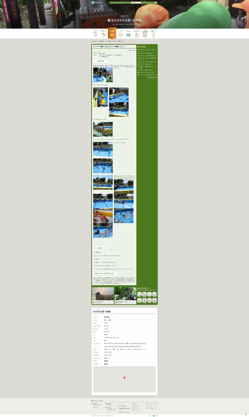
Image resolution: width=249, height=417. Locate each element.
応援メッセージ (96, 407)
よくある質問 (136, 405)
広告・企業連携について (151, 408)
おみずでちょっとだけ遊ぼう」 (120, 142)
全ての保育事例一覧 (151, 77)
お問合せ (146, 2)
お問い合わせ (136, 408)
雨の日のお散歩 (149, 53)
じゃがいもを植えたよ (150, 61)
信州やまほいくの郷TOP (98, 400)
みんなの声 (108, 407)
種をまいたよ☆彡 (149, 70)
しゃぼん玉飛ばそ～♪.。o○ (151, 74)
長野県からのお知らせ (124, 412)
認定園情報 (108, 403)
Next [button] (134, 298)
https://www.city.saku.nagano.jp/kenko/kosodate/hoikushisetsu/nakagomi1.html (122, 346)
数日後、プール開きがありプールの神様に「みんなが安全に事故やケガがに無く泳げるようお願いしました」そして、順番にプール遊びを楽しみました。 (124, 177)
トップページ (94, 41)
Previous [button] (93, 298)
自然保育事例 (101, 41)
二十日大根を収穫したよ (151, 55)
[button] (247, 414)
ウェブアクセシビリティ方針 (152, 403)
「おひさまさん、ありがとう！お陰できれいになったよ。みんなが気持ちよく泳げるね (111, 139)
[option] (103, 295)
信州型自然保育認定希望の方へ (125, 409)
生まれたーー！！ (149, 72)
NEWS (135, 403)
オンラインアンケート (138, 410)
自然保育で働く (123, 406)
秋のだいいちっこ (149, 64)
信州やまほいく (97, 2)
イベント (122, 403)
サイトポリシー (150, 405)
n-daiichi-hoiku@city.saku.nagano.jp (137, 343)
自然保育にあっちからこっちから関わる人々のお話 (112, 410)
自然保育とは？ (96, 403)
